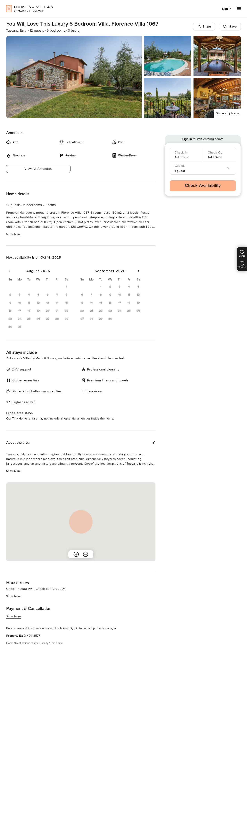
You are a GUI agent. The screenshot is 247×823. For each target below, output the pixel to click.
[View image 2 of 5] (167, 56)
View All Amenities (38, 169)
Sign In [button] (226, 9)
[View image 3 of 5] (217, 56)
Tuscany (43, 643)
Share (207, 27)
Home (9, 643)
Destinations (22, 643)
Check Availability (203, 185)
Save (233, 27)
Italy (34, 643)
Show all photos (227, 113)
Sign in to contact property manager (93, 628)
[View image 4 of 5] (167, 98)
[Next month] (138, 271)
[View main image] (74, 77)
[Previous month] (9, 271)
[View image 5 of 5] (217, 98)
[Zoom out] (85, 554)
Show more (13, 234)
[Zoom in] (76, 554)
